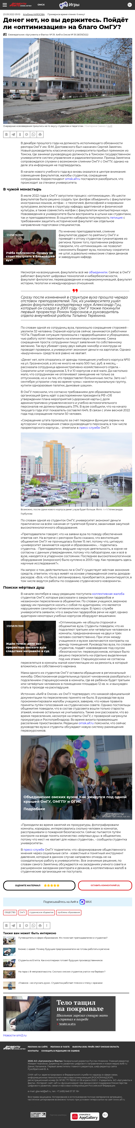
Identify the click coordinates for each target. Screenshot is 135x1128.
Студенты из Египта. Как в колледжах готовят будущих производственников (60, 960)
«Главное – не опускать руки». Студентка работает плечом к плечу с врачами (60, 983)
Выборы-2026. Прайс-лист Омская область (95, 1047)
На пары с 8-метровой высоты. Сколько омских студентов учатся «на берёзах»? (61, 971)
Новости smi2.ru (15, 1035)
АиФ (109, 126)
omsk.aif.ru (72, 179)
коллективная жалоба (108, 594)
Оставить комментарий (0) (105, 885)
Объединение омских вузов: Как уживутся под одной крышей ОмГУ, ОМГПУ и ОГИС (75, 799)
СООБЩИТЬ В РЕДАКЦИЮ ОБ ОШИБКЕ (60, 1051)
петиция (116, 217)
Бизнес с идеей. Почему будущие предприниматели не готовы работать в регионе (63, 949)
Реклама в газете (60, 1047)
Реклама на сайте (38, 1047)
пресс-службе (89, 427)
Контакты (33, 1051)
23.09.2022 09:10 (11, 14)
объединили (98, 272)
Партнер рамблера (58, 1115)
